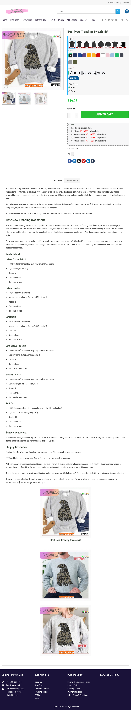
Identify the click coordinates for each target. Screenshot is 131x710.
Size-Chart (39, 685)
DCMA (37, 695)
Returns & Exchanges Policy (78, 682)
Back (73, 91)
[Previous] (6, 59)
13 (72, 154)
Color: (71, 50)
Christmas (27, 20)
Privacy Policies (41, 692)
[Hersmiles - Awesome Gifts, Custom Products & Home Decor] (27, 11)
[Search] (118, 11)
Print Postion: (73, 84)
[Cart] (127, 11)
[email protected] (13, 482)
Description (57, 180)
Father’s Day (40, 20)
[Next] (59, 59)
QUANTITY (71, 109)
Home (4, 20)
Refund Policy (72, 180)
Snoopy (83, 20)
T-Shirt (52, 20)
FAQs (37, 698)
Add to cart (104, 114)
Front (73, 87)
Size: (71, 68)
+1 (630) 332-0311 (14, 682)
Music (61, 20)
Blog (93, 20)
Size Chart (14, 20)
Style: (71, 38)
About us (38, 682)
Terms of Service (42, 688)
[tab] (57, 180)
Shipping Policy (73, 688)
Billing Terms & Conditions (77, 695)
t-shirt (76, 149)
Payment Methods (74, 692)
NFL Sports (72, 20)
